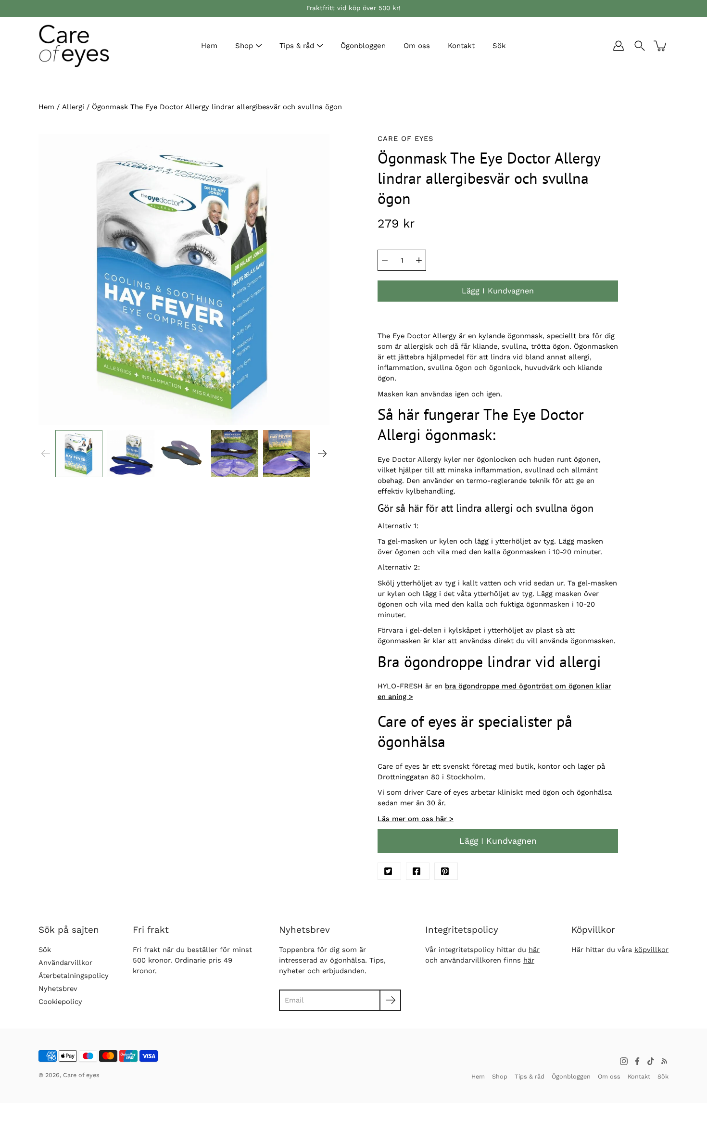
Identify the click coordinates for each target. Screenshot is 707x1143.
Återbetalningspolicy (73, 975)
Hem (209, 45)
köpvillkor (651, 949)
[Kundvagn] (661, 45)
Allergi (73, 106)
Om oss (417, 45)
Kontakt (461, 45)
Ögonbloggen (363, 45)
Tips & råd (296, 45)
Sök (499, 45)
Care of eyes (81, 1075)
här (534, 949)
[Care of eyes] (74, 46)
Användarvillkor (65, 962)
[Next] (322, 453)
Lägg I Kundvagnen (498, 841)
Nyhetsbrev (57, 988)
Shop (244, 45)
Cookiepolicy (60, 1001)
